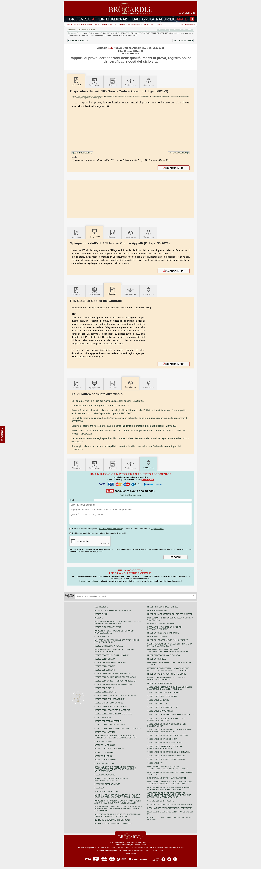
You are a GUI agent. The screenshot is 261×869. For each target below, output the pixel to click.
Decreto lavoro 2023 (104, 745)
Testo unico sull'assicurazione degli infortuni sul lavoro (166, 719)
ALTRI (159, 25)
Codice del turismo (104, 688)
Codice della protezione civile (110, 725)
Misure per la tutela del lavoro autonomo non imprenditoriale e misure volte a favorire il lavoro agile (118, 809)
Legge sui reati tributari (160, 683)
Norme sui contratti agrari (161, 624)
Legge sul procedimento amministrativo (167, 640)
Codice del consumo (104, 670)
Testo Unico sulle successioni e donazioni (168, 752)
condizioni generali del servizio (110, 529)
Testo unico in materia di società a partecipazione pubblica (164, 747)
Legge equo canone (157, 637)
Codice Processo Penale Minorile (111, 655)
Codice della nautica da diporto (110, 707)
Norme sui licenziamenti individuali (112, 820)
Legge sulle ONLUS (156, 659)
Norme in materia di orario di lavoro (112, 824)
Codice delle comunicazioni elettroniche (115, 696)
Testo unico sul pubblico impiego (164, 693)
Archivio (161, 851)
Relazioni (112, 85)
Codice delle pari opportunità (109, 699)
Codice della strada (104, 659)
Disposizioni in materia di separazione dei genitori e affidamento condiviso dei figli (115, 737)
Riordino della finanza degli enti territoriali (170, 805)
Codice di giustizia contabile (108, 703)
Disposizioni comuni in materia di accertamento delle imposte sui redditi (167, 768)
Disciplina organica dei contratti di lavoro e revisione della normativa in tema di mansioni (117, 796)
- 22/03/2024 (124, 425)
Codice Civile (72, 25)
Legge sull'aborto (103, 741)
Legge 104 (99, 788)
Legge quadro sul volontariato (163, 655)
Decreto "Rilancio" (103, 756)
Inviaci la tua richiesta (88, 581)
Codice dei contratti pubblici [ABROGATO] (115, 681)
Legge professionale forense (162, 607)
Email (71, 500)
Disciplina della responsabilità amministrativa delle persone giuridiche (168, 651)
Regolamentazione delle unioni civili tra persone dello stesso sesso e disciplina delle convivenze (115, 769)
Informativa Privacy (129, 851)
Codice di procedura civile (107, 627)
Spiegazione (94, 85)
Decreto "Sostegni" (104, 752)
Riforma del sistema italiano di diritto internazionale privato (166, 679)
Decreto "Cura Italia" (105, 760)
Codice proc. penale (128, 25)
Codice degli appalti (104, 732)
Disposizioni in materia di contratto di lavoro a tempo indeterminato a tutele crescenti (117, 802)
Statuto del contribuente (160, 801)
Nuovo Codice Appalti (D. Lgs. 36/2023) (98, 33)
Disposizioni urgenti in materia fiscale (167, 778)
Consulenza (148, 85)
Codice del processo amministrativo (113, 685)
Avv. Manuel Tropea (138, 845)
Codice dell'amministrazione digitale (113, 714)
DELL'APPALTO (122, 33)
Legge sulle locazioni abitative (163, 633)
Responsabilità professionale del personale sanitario (164, 628)
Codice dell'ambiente (105, 692)
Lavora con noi (130, 854)
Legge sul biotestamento (107, 784)
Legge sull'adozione (104, 775)
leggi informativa (157, 529)
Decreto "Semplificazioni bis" (109, 749)
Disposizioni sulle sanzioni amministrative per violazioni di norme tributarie (168, 788)
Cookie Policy (143, 851)
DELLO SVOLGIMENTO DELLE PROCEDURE (149, 33)
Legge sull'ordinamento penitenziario (166, 674)
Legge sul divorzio (104, 763)
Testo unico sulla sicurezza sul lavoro (167, 735)
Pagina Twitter (169, 858)
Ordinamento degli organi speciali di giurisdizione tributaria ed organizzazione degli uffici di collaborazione (169, 795)
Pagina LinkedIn (175, 858)
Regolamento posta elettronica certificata (169, 808)
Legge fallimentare (157, 611)
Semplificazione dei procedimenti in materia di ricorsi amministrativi (169, 645)
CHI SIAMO (162, 30)
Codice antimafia (102, 717)
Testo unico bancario (158, 700)
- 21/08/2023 (108, 401)
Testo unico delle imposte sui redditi (166, 756)
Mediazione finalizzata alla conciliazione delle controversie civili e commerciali (168, 669)
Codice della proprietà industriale (112, 710)
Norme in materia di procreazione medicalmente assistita (111, 779)
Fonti (79, 33)
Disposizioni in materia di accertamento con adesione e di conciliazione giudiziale (169, 783)
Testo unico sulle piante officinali (165, 743)
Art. (79, 40)
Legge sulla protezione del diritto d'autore (169, 614)
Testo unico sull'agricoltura (162, 739)
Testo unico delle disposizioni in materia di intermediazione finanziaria (169, 731)
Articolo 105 (132, 35)
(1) (110, 105)
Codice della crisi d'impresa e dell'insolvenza (117, 728)
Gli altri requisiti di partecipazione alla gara (108, 35)
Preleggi (99, 618)
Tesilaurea (130, 85)
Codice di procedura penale (108, 646)
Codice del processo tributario (110, 663)
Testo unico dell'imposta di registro (166, 759)
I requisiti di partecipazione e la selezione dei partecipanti (170, 96)
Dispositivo (76, 237)
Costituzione (147, 25)
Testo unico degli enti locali (162, 696)
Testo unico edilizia (157, 704)
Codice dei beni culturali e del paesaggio (115, 677)
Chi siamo (153, 851)
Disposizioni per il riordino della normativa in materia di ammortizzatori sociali (117, 815)
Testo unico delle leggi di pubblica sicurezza (170, 715)
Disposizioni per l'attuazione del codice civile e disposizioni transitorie (117, 623)
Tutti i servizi (187, 25)
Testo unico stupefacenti (160, 711)
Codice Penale (109, 25)
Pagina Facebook (163, 858)
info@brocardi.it (115, 851)
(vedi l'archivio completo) (130, 495)
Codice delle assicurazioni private (112, 674)
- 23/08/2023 (100, 405)
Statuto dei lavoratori (106, 792)
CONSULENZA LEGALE (182, 30)
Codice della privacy (105, 666)
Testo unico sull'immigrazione (162, 707)
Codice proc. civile (90, 25)
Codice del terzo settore (107, 721)
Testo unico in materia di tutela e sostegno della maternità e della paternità (169, 688)
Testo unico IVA (155, 763)
